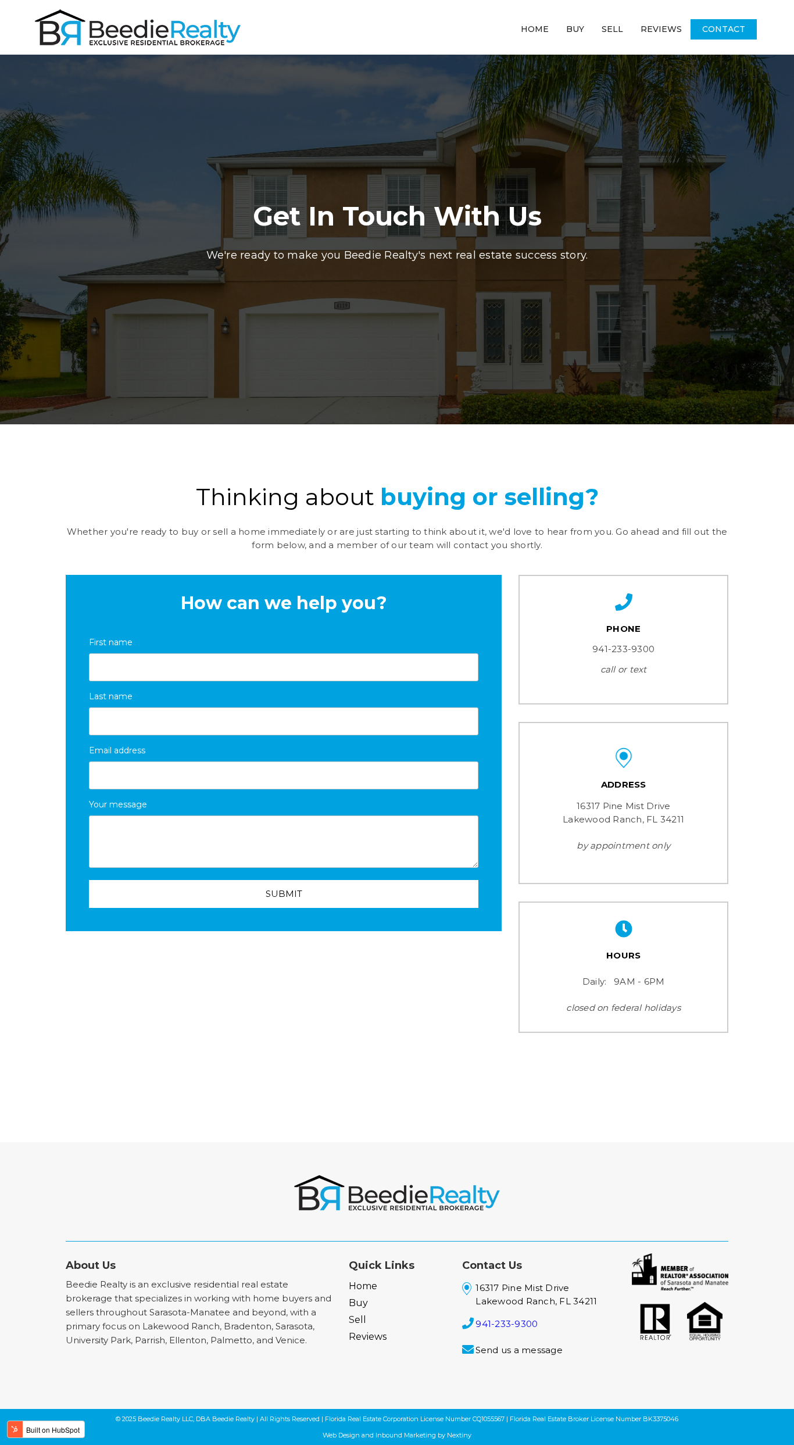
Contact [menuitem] (723, 29)
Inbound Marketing (405, 1435)
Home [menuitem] (535, 29)
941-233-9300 (623, 648)
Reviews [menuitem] (661, 29)
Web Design (341, 1435)
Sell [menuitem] (612, 29)
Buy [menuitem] (575, 29)
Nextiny (459, 1435)
